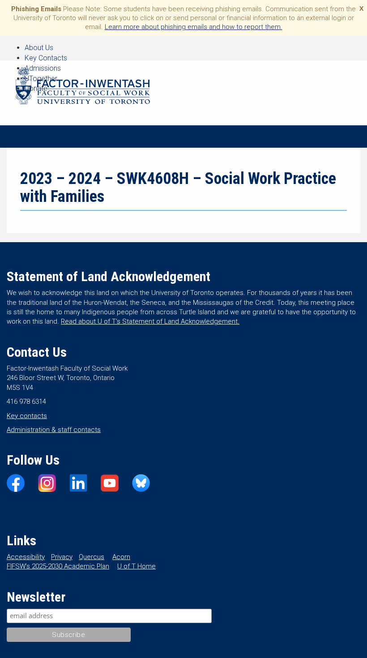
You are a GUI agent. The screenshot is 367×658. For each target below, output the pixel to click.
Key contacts (27, 416)
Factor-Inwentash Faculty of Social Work (83, 87)
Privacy (62, 557)
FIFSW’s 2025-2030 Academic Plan (58, 566)
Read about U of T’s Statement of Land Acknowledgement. (150, 321)
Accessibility (26, 557)
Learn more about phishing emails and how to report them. (193, 27)
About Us (39, 47)
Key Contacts (46, 58)
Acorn (121, 557)
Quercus (91, 557)
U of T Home (136, 566)
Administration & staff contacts (54, 430)
